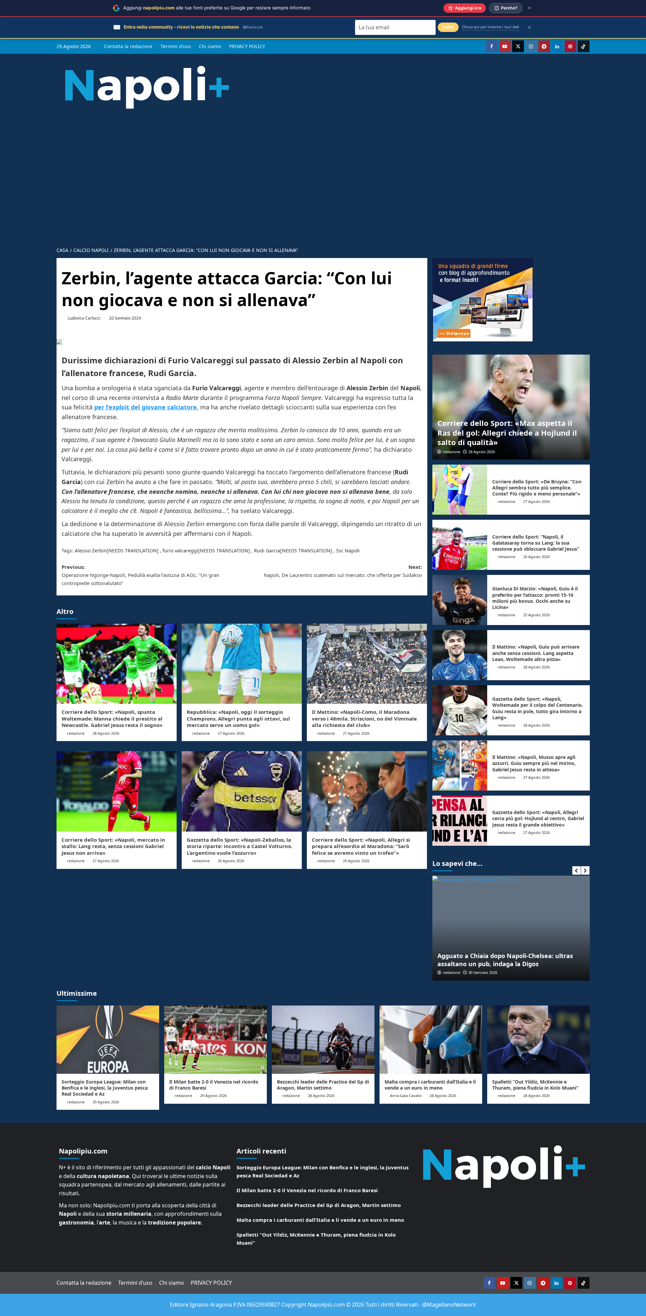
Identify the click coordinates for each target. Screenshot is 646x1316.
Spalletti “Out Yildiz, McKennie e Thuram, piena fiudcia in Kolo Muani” (535, 1085)
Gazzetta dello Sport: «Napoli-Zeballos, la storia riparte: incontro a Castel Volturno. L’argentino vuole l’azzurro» (239, 846)
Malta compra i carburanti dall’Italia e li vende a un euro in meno (430, 1085)
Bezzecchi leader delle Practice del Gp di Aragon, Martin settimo (323, 1085)
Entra (448, 27)
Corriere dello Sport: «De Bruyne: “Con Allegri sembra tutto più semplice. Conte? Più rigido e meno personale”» (536, 487)
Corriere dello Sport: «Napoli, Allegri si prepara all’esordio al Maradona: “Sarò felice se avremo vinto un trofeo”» (361, 846)
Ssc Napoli (348, 550)
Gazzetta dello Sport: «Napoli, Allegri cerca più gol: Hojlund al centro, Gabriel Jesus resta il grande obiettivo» (538, 818)
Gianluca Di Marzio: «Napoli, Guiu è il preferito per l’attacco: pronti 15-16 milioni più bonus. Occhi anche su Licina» (535, 597)
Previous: (140, 574)
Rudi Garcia (267, 550)
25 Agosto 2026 (536, 614)
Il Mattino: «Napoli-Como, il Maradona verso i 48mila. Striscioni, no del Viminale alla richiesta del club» (364, 718)
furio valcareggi (180, 550)
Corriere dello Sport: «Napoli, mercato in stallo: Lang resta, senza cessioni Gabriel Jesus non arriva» (113, 846)
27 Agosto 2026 (231, 733)
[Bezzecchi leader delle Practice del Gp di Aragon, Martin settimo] (323, 1040)
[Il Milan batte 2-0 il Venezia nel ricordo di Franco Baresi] (215, 1040)
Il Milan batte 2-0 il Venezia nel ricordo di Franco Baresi (213, 1085)
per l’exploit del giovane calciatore (145, 407)
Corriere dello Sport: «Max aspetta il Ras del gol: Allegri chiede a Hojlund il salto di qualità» (507, 432)
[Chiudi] (529, 7)
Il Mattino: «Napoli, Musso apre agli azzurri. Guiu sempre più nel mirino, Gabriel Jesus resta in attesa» (534, 763)
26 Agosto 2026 (231, 860)
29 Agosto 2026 (106, 1101)
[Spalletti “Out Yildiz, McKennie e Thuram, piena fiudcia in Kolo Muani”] (538, 1040)
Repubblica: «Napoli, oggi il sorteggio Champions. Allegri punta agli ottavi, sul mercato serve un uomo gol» (238, 718)
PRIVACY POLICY (247, 46)
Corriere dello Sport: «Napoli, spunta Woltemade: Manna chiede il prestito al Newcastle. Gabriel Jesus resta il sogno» (112, 718)
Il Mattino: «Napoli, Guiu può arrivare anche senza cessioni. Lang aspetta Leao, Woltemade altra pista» (535, 653)
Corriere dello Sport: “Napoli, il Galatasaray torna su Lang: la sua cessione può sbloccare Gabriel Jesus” (535, 543)
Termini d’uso (175, 46)
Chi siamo (210, 46)
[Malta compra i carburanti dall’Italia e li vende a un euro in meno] (431, 1040)
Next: (343, 570)
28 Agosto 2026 (106, 733)
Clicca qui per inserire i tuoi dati (490, 27)
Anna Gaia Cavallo (406, 1095)
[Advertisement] (323, 192)
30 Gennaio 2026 (482, 972)
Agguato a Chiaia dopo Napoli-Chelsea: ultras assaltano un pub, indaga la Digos (505, 959)
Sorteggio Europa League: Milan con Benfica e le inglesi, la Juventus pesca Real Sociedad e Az (105, 1088)
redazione (75, 733)
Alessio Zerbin (91, 550)
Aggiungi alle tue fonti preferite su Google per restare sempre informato (217, 7)
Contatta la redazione (128, 46)
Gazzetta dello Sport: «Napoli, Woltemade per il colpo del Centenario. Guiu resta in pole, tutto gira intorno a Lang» (537, 708)
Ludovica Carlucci (84, 318)
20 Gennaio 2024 (125, 318)
